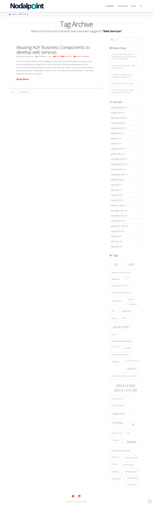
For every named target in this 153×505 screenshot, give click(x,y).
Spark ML (116, 457)
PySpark (118, 423)
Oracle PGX (117, 405)
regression (117, 433)
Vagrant (116, 478)
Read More (22, 79)
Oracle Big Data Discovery (124, 376)
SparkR (115, 464)
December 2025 (118, 107)
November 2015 (118, 215)
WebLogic (132, 484)
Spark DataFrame (121, 450)
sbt (128, 433)
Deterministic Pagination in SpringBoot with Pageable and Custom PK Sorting (124, 56)
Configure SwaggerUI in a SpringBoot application (122, 75)
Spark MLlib (131, 457)
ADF (132, 264)
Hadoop (126, 311)
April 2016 (115, 195)
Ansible (116, 279)
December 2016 (118, 159)
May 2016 (115, 190)
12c (116, 264)
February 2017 (117, 148)
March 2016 (116, 200)
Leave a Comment (82, 56)
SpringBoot (131, 471)
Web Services (24, 92)
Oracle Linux (117, 399)
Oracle (132, 369)
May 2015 (115, 246)
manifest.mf (115, 347)
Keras (114, 334)
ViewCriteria (132, 478)
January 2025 (116, 112)
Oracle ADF (67, 56)
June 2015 (115, 241)
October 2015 (117, 220)
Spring (115, 471)
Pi (132, 411)
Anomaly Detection (121, 272)
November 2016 (118, 164)
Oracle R (119, 414)
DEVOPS (58, 56)
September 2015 (118, 226)
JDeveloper (121, 327)
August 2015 (116, 231)
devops (116, 301)
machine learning (121, 341)
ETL (113, 310)
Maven (127, 348)
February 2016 (117, 205)
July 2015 (115, 236)
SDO (12, 92)
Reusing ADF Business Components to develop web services (53, 49)
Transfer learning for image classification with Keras (123, 91)
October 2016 (117, 169)
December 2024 (118, 117)
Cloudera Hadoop (120, 286)
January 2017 (116, 154)
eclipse (131, 299)
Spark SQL (128, 464)
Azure (127, 278)
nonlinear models (120, 354)
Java (124, 318)
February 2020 (117, 123)
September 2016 (118, 174)
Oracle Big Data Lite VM (125, 388)
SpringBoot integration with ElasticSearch (123, 66)
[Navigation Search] (141, 6)
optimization (132, 360)
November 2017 (118, 128)
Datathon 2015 (121, 292)
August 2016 (116, 179)
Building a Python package (122, 83)
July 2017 (115, 138)
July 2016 (115, 184)
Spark (132, 442)
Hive (114, 318)
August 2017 (116, 133)
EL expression (132, 304)
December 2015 (118, 210)
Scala (115, 440)
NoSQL (116, 361)
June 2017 (115, 143)
